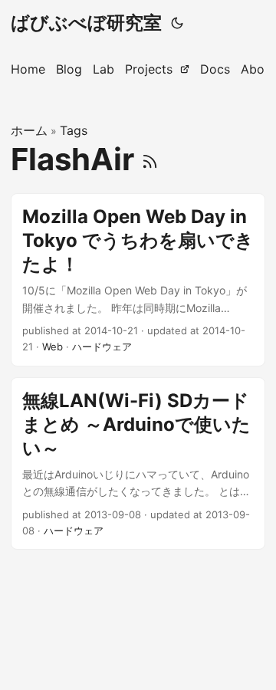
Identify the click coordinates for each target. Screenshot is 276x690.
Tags (73, 130)
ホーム (29, 130)
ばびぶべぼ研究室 (86, 23)
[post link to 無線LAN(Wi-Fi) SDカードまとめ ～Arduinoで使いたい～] (138, 464)
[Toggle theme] (177, 23)
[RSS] (150, 159)
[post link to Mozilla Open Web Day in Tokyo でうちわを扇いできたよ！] (138, 280)
